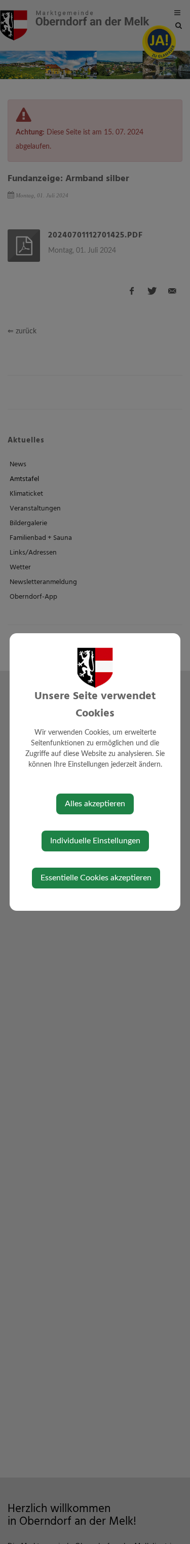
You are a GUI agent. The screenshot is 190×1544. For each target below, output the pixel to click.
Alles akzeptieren (95, 804)
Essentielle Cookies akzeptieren (96, 878)
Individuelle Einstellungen (95, 841)
